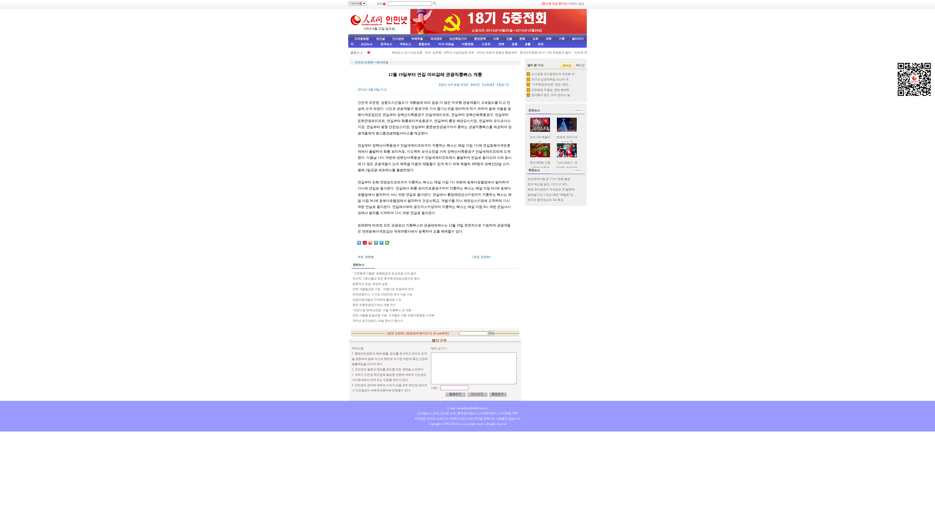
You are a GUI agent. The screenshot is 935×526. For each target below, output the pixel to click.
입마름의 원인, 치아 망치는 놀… (552, 95)
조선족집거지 (458, 38)
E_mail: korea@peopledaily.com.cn (467, 408)
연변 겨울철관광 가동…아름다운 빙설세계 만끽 (384, 289)
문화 (522, 38)
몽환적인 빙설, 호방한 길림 (370, 284)
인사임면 (398, 38)
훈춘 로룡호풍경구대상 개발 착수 (374, 305)
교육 (535, 38)
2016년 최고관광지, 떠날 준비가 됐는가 (378, 320)
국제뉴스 (405, 44)
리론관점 (468, 44)
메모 (475, 84)
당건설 (380, 38)
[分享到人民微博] (365, 243)
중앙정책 (480, 38)
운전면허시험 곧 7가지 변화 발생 (549, 179)
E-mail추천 (441, 333)
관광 (514, 44)
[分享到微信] (387, 243)
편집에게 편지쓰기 (419, 333)
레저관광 (382, 62)
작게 (463, 84)
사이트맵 (505, 413)
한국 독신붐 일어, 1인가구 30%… (549, 184)
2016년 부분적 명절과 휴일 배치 (488, 52)
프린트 (488, 84)
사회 (496, 38)
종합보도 (424, 44)
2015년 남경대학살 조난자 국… (551, 79)
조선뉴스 (367, 44)
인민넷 (369, 257)
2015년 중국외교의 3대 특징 (545, 200)
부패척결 (417, 38)
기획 (562, 38)
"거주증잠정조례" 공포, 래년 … (551, 84)
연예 (501, 44)
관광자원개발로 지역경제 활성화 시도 (377, 299)
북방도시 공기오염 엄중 (398, 52)
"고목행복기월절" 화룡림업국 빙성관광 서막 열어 (384, 273)
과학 (549, 38)
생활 (528, 44)
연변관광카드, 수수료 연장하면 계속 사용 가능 (382, 294)
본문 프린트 (395, 333)
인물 (509, 38)
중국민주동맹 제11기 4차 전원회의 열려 (536, 52)
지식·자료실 (446, 44)
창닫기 (502, 84)
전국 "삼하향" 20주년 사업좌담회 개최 (441, 52)
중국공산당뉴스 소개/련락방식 (477, 413)
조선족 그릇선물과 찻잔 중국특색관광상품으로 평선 (386, 278)
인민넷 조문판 (364, 62)
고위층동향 (361, 38)
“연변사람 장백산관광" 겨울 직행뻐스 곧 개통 (382, 310)
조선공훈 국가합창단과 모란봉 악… (554, 74)
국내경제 (436, 38)
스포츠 (485, 44)
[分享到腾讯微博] (382, 243)
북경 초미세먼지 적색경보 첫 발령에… (552, 189)
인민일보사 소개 (427, 413)
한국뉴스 (386, 44)
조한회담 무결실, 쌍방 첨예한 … (552, 90)
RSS (515, 413)
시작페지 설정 (575, 3)
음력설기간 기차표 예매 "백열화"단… (552, 195)
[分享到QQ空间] (376, 243)
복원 (457, 84)
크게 (450, 84)
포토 (541, 44)
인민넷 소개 (447, 413)
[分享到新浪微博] (370, 243)
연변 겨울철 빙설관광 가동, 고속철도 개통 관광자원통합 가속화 (393, 315)
